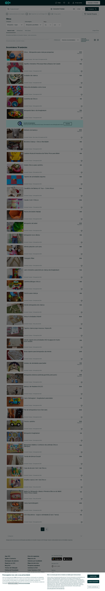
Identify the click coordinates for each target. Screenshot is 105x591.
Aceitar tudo (93, 576)
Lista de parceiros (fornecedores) (55, 588)
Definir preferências (93, 587)
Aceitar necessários (93, 581)
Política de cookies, (13, 583)
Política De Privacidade (24, 583)
